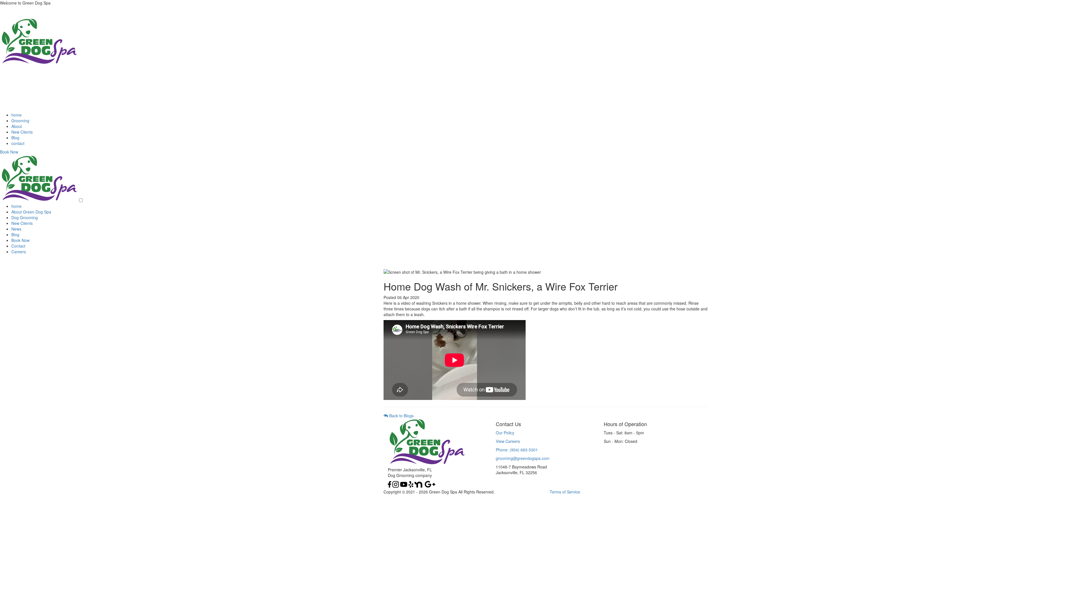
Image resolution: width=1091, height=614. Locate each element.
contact (17, 143)
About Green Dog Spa (31, 212)
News (16, 229)
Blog (15, 137)
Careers (18, 251)
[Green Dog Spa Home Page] (39, 63)
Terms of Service (565, 492)
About (16, 126)
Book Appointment (16, 266)
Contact (18, 246)
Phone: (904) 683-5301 (517, 450)
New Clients (22, 132)
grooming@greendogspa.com (522, 458)
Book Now (9, 152)
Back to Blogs (401, 415)
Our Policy (505, 432)
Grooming (20, 120)
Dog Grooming (24, 217)
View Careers (508, 441)
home (16, 115)
